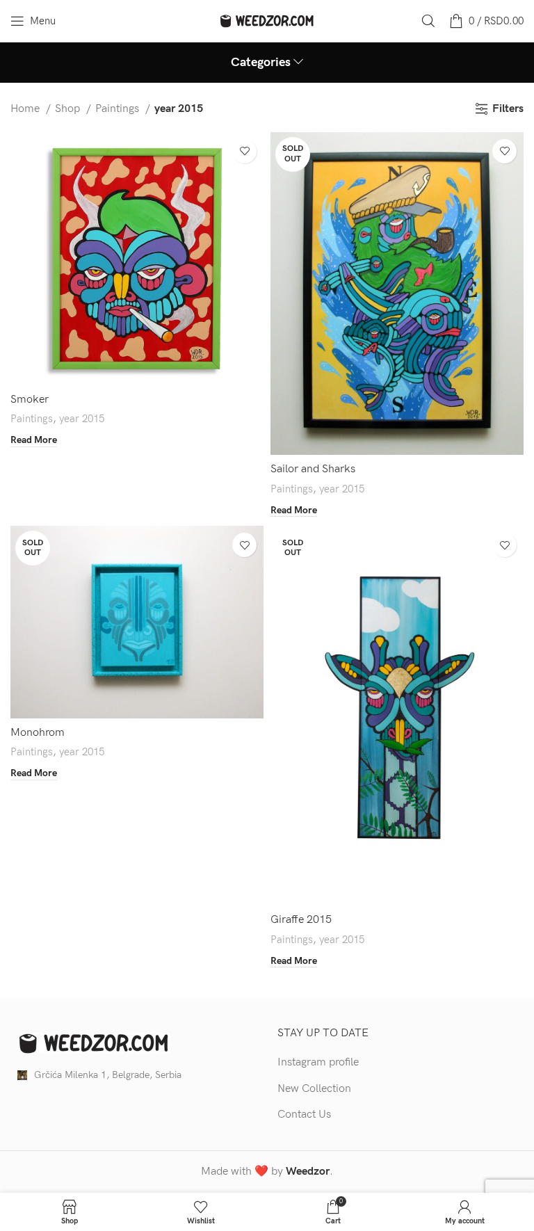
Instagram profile (318, 1062)
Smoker (29, 399)
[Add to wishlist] (244, 151)
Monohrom (37, 732)
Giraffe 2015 (301, 919)
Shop (69, 108)
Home (26, 108)
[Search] (428, 21)
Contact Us (304, 1114)
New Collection (314, 1088)
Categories (261, 62)
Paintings (118, 108)
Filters (508, 108)
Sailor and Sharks (312, 469)
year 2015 (81, 419)
